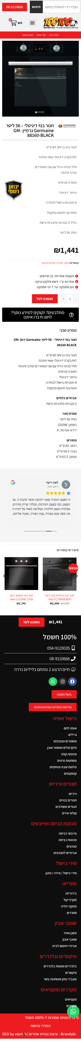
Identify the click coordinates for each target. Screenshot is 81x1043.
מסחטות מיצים (67, 760)
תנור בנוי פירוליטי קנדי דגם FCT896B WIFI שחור (59, 597)
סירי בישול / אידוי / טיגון (61, 873)
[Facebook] (72, 681)
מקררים (71, 1006)
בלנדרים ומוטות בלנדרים (60, 966)
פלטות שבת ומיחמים (63, 767)
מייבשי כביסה (68, 833)
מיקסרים (71, 972)
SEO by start (13, 1033)
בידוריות (71, 893)
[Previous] (76, 585)
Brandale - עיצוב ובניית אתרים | (51, 1033)
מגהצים (72, 846)
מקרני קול (70, 900)
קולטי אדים (69, 813)
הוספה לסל (45, 298)
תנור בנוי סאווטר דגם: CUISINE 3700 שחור (21, 597)
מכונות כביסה (68, 840)
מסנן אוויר (70, 933)
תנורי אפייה (41, 34)
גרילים (72, 734)
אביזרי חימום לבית (64, 946)
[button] (32, 22)
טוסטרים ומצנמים (65, 741)
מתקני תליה (69, 906)
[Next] (4, 585)
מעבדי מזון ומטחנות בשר (60, 979)
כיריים (73, 793)
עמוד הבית (54, 34)
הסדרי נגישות (40, 1025)
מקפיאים (71, 999)
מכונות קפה (69, 754)
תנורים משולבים (66, 806)
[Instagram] (62, 681)
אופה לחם (70, 728)
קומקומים (70, 773)
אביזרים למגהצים (65, 853)
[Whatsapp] (53, 681)
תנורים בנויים (27, 34)
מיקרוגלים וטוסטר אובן (62, 747)
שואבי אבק (69, 939)
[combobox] (61, 7)
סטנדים (72, 912)
